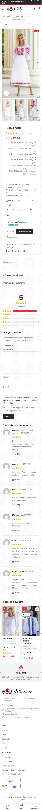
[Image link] (17, 691)
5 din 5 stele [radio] (25, 345)
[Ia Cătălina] (11, 621)
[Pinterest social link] (18, 251)
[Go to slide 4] (24, 95)
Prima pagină (7, 17)
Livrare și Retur (8, 766)
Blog (3, 743)
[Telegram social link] (24, 251)
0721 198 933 (10, 705)
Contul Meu (6, 757)
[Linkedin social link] (21, 251)
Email (6, 387)
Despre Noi (6, 739)
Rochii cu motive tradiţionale (13, 19)
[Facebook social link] (12, 251)
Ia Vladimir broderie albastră (28, 641)
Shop (4, 735)
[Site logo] (18, 9)
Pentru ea (19, 17)
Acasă (4, 730)
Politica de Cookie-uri (11, 774)
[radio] (8, 210)
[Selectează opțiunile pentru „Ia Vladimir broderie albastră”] (37, 609)
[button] (4, 63)
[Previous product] (3, 24)
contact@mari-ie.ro (12, 714)
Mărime (9, 206)
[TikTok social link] (34, 4)
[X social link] (15, 251)
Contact (5, 747)
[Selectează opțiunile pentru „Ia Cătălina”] (17, 609)
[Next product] (8, 24)
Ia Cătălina (8, 638)
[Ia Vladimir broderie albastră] (31, 621)
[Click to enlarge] (6, 93)
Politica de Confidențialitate (13, 770)
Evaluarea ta (8, 345)
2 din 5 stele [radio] (20, 345)
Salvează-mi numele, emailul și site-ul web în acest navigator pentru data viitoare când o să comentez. (20, 400)
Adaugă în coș (25, 231)
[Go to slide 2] (19, 95)
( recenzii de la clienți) (25, 133)
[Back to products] (6, 24)
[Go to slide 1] (17, 95)
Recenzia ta (8, 349)
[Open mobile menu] (3, 8)
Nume (6, 377)
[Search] (33, 8)
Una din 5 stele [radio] (18, 345)
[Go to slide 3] (22, 95)
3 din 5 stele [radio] (21, 345)
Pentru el (26, 646)
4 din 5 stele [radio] (23, 345)
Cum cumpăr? (7, 761)
